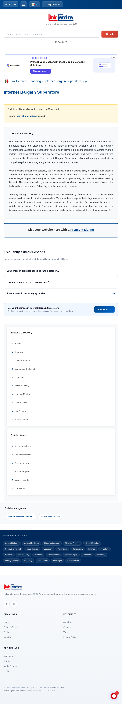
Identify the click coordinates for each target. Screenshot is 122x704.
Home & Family (22, 385)
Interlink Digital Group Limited (14, 691)
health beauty (23, 555)
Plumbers (87, 555)
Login (6, 671)
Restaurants (43, 561)
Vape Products (54, 555)
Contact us (20, 488)
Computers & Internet (25, 369)
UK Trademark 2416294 (53, 688)
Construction (77, 549)
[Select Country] (7, 81)
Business (19, 343)
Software (8, 555)
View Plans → (104, 309)
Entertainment (21, 419)
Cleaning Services (72, 543)
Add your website (23, 446)
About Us (67, 622)
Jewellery (104, 549)
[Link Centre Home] (61, 17)
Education (19, 377)
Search (110, 34)
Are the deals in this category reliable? (27, 293)
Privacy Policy (69, 637)
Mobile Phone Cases (50, 517)
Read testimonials (23, 454)
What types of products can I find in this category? (33, 271)
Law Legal (57, 561)
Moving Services (12, 561)
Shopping (35, 81)
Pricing (7, 632)
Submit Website (11, 627)
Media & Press (10, 666)
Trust (65, 632)
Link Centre (17, 81)
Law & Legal (20, 411)
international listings (26, 116)
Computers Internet (13, 549)
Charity (7, 661)
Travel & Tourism (22, 360)
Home (6, 622)
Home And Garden (51, 543)
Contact (67, 627)
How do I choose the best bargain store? (28, 282)
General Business (31, 543)
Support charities (22, 480)
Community (9, 656)
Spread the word (22, 463)
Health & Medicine (23, 394)
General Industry (12, 543)
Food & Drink (21, 402)
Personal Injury (71, 555)
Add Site (12, 4)
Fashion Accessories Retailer (20, 517)
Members (8, 637)
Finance (91, 549)
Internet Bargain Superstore (62, 81)
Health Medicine (92, 543)
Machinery (100, 555)
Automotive (62, 549)
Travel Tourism (32, 549)
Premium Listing (82, 229)
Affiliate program (22, 471)
